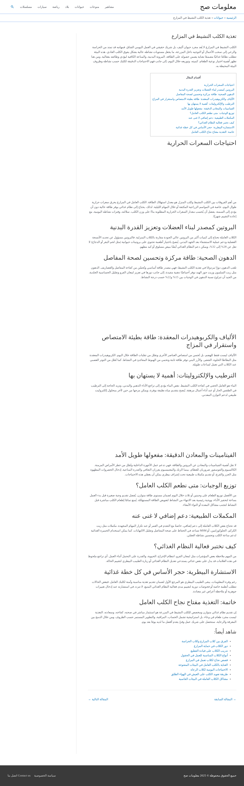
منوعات (94, 6)
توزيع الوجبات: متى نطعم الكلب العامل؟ (212, 113)
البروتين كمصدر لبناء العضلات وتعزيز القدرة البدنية (206, 89)
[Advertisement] (212, 174)
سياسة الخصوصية (45, 775)
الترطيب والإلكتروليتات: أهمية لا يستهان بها (211, 103)
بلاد (67, 6)
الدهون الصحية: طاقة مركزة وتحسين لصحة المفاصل (205, 94)
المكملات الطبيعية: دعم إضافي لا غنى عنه (211, 117)
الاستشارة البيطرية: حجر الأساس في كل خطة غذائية (205, 127)
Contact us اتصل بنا (19, 775)
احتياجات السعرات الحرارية (219, 84)
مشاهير (109, 6)
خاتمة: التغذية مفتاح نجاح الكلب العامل (212, 131)
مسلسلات (26, 6)
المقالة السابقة (225, 699)
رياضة (55, 6)
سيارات (42, 6)
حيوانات (79, 6)
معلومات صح (218, 6)
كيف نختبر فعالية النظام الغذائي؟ (216, 122)
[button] (12, 7)
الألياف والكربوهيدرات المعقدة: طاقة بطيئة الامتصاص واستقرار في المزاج (193, 98)
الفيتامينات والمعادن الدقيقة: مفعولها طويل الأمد (207, 108)
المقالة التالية (98, 699)
